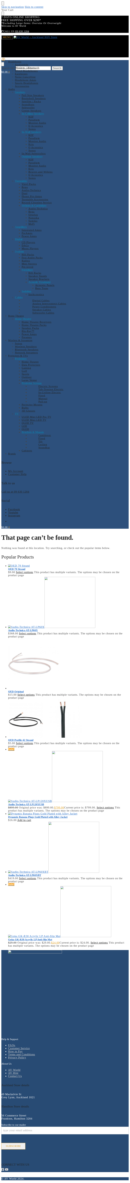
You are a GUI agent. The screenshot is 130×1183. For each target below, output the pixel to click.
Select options (24, 572)
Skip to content (34, 6)
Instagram (14, 515)
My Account (15, 471)
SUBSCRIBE (13, 1146)
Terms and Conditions (21, 1054)
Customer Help (17, 474)
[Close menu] (2, 3)
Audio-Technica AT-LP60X (23, 630)
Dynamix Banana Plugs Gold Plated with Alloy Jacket (38, 817)
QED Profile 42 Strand (20, 740)
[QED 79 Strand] (68, 565)
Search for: (8, 68)
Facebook (14, 509)
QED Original (16, 691)
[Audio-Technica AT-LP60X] (68, 603)
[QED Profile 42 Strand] (68, 718)
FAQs (11, 1045)
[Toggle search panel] (2, 64)
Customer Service (19, 1048)
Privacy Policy (17, 1057)
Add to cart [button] (24, 820)
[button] (5, 72)
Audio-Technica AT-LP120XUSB (26, 804)
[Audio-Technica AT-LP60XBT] (68, 847)
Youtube (13, 512)
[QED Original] (68, 664)
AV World (14, 1069)
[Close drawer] (2, 14)
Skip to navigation (12, 6)
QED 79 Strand (16, 569)
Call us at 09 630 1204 (15, 491)
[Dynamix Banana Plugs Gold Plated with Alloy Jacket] (68, 813)
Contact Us (15, 1076)
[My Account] (3, 60)
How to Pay (15, 1051)
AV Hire (13, 1073)
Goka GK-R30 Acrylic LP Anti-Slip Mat (30, 939)
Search (57, 68)
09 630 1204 (22, 31)
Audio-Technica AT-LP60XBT (24, 875)
